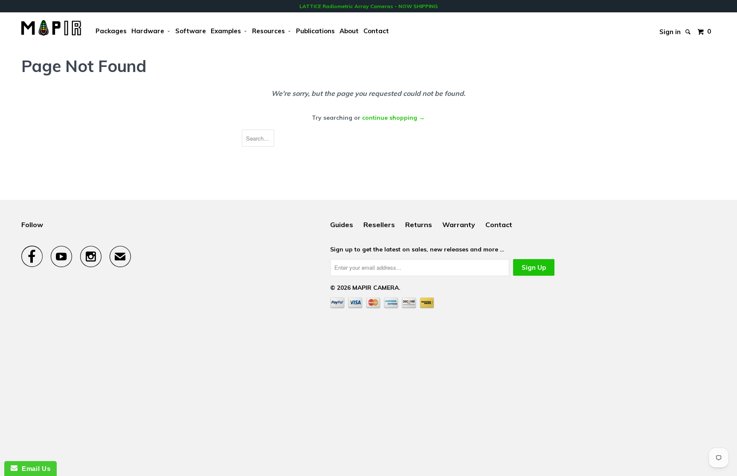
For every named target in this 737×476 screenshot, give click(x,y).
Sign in (670, 30)
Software (190, 31)
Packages (111, 31)
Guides (341, 224)
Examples (227, 31)
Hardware (149, 31)
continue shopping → (393, 117)
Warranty (458, 224)
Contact (376, 31)
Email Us (33, 468)
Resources (270, 31)
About (349, 31)
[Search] (688, 25)
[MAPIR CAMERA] (51, 28)
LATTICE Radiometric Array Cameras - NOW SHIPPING (368, 6)
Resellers (379, 224)
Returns (418, 224)
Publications (315, 31)
